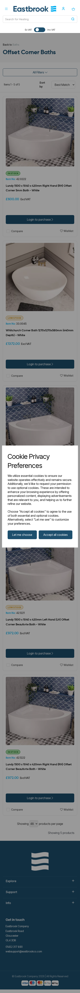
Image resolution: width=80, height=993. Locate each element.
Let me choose (22, 535)
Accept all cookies (55, 535)
